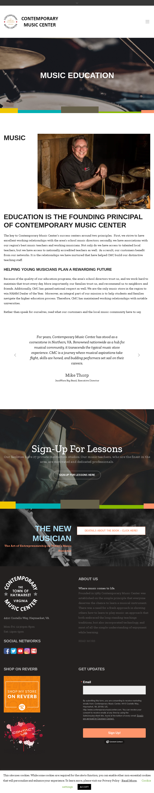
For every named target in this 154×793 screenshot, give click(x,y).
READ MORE (87, 641)
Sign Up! (114, 732)
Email (87, 682)
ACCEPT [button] (84, 786)
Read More (129, 780)
